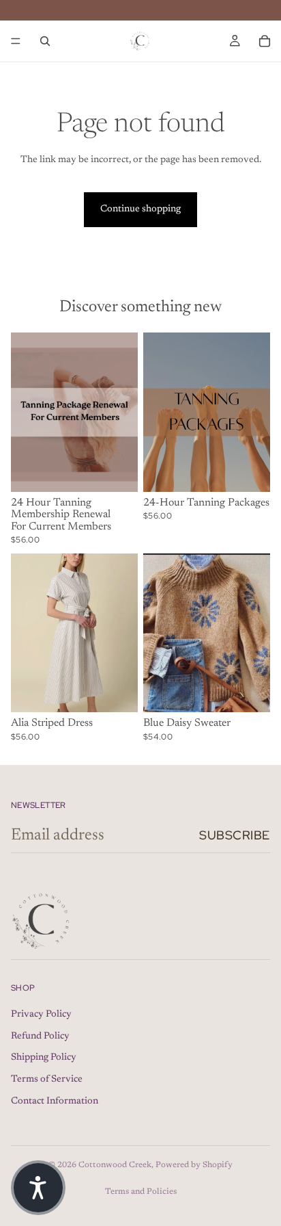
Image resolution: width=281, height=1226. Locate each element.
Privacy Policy (41, 1014)
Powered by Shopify (194, 1165)
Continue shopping (140, 209)
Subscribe (234, 835)
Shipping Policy (43, 1057)
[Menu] (15, 41)
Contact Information (54, 1101)
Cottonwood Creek (114, 1165)
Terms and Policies (141, 1192)
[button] (38, 1187)
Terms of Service (47, 1079)
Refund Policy (40, 1036)
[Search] (45, 41)
